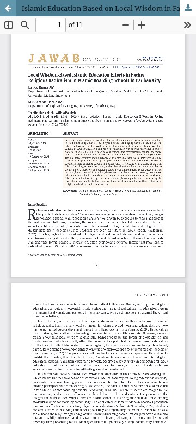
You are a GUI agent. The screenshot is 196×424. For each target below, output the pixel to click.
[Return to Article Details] (8, 8)
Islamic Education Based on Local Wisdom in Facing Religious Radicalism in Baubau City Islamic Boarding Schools (109, 8)
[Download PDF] (188, 8)
